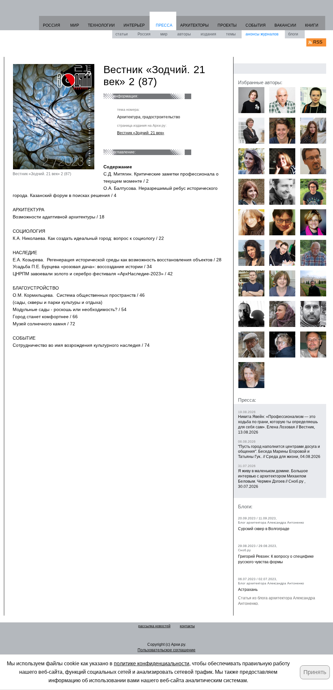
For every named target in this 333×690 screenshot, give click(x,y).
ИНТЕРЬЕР (134, 25)
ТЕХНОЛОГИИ (101, 25)
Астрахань (248, 589)
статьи (121, 34)
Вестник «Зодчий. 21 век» (140, 133)
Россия (144, 34)
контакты (187, 626)
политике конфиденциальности (151, 663)
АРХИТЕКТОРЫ (194, 25)
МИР (74, 25)
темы (231, 34)
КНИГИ (311, 25)
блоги (293, 34)
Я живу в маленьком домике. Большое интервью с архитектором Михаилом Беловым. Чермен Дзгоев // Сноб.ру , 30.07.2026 (273, 479)
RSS (317, 42)
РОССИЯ (51, 25)
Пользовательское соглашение (166, 650)
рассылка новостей (154, 626)
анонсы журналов (262, 34)
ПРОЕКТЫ (227, 25)
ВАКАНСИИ (285, 25)
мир (163, 34)
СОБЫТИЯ (256, 25)
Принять (314, 672)
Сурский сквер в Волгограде (263, 529)
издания (208, 34)
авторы (184, 34)
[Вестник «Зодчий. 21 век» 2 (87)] (54, 117)
